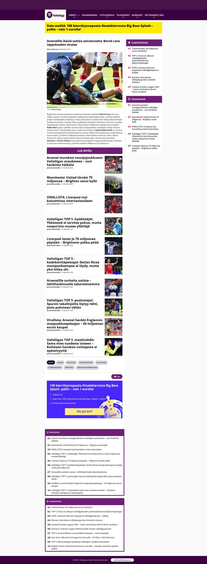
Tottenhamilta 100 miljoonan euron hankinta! (71, 507)
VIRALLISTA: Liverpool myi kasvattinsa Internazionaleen (69, 199)
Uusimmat (54, 432)
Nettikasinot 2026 (154, 15)
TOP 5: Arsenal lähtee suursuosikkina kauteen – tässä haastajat (80, 533)
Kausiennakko (90, 15)
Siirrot (74, 15)
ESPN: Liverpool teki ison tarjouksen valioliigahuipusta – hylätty (79, 516)
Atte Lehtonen (52, 49)
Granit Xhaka (101, 362)
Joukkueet (137, 15)
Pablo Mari (69, 367)
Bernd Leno (71, 362)
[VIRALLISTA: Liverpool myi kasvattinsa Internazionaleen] (113, 204)
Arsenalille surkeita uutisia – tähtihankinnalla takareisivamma (73, 282)
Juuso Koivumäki (53, 168)
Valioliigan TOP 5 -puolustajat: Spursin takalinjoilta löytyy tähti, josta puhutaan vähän (72, 304)
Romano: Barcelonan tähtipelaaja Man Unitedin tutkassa (77, 520)
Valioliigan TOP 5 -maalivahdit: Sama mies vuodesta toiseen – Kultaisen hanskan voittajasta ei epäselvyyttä (72, 345)
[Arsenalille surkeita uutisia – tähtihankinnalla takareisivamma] (113, 287)
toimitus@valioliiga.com (122, 560)
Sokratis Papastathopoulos (87, 367)
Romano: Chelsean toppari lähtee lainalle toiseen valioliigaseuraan (81, 529)
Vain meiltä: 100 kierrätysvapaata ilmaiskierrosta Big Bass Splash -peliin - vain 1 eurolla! (100, 27)
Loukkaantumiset (54, 367)
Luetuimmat (55, 501)
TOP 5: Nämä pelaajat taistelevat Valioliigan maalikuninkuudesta (80, 541)
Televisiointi (123, 15)
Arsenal (60, 362)
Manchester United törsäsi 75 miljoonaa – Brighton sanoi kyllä (72, 179)
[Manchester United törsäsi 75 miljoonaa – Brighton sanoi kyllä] (113, 184)
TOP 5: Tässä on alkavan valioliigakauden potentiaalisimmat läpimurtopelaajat (86, 511)
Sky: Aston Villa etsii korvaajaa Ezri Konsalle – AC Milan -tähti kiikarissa (83, 537)
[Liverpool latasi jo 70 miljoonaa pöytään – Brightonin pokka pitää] (113, 246)
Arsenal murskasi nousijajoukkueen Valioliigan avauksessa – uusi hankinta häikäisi (75, 161)
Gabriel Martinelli (86, 362)
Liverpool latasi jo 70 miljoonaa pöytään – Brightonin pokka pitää (73, 241)
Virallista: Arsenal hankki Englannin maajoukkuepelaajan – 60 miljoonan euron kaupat (75, 323)
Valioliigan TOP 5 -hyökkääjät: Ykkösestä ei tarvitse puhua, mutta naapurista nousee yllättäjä (74, 222)
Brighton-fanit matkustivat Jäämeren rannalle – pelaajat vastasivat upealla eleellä (84, 547)
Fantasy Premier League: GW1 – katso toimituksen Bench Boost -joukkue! (84, 524)
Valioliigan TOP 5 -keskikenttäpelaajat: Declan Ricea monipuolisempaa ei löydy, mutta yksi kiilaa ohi (73, 264)
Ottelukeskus (107, 15)
